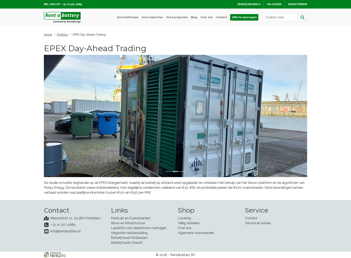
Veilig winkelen (189, 223)
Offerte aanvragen (244, 17)
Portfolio (62, 34)
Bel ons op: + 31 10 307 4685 (63, 4)
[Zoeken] (302, 17)
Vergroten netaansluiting (129, 233)
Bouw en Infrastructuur (128, 223)
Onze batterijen (128, 17)
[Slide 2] (175, 171)
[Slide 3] (183, 171)
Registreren (297, 4)
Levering (184, 218)
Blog (194, 17)
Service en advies (258, 223)
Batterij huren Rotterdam (129, 238)
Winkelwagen (248, 4)
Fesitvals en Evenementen (130, 218)
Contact (221, 17)
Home (48, 34)
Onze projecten (177, 17)
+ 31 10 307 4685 (62, 225)
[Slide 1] (168, 171)
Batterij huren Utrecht (127, 243)
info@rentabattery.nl (65, 231)
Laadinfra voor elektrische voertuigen (139, 228)
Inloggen (274, 4)
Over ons (206, 17)
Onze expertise (152, 17)
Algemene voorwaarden (196, 233)
